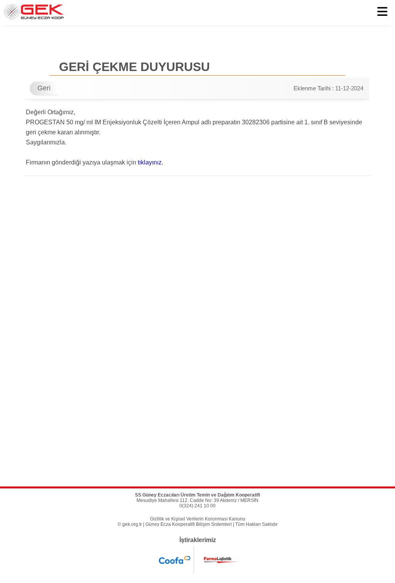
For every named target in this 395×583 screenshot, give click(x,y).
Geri (44, 88)
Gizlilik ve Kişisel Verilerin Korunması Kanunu (197, 519)
